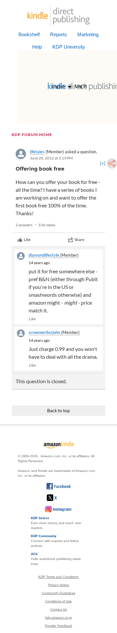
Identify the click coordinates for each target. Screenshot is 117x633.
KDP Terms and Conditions (58, 577)
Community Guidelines (58, 593)
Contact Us (58, 609)
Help (37, 47)
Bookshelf (29, 34)
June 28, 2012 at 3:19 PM (51, 158)
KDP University (68, 47)
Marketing (87, 34)
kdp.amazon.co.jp (58, 617)
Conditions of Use (58, 601)
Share (79, 239)
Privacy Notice (58, 585)
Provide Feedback (58, 625)
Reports (58, 34)
